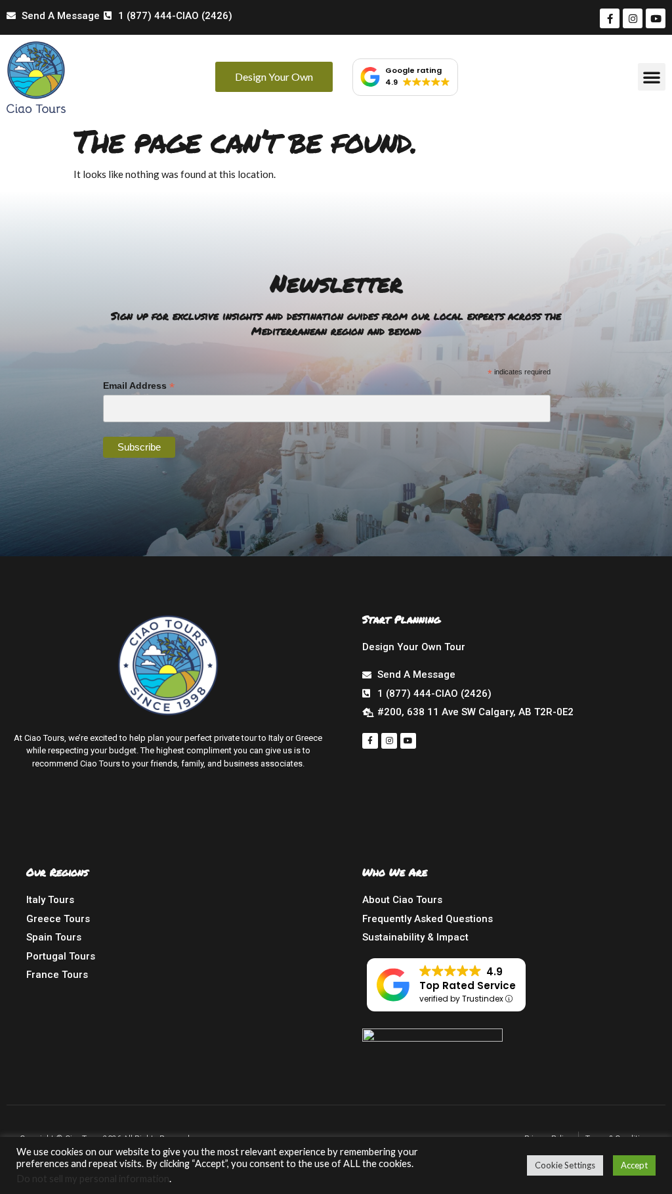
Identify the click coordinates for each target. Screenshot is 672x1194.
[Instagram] (632, 18)
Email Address (139, 386)
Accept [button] (634, 1165)
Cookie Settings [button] (565, 1165)
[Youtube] (655, 18)
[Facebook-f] (610, 18)
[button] (651, 77)
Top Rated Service (467, 985)
